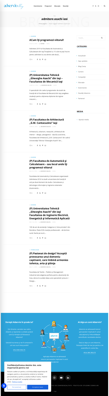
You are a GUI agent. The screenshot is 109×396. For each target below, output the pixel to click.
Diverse (33, 36)
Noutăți (65, 6)
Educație (57, 6)
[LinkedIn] (68, 377)
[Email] (45, 59)
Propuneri (48, 6)
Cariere (80, 72)
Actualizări (82, 56)
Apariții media (84, 120)
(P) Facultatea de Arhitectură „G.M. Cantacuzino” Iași (46, 121)
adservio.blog (46, 85)
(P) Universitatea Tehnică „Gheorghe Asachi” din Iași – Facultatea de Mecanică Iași (46, 78)
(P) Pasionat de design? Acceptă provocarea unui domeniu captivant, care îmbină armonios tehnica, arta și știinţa (48, 258)
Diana (42, 43)
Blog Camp (82, 66)
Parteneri (81, 98)
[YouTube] (61, 377)
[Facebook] (37, 59)
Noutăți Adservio (84, 93)
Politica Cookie (17, 382)
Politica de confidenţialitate (60, 385)
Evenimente (38, 6)
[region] (27, 377)
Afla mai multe (19, 350)
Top (55, 391)
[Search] (103, 6)
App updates (82, 61)
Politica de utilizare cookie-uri (86, 385)
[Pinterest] (42, 59)
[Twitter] (40, 59)
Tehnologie (35, 250)
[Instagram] (54, 377)
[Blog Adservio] (16, 6)
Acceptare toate (37, 387)
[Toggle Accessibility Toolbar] (4, 386)
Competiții (82, 77)
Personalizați (16, 387)
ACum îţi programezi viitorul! (46, 40)
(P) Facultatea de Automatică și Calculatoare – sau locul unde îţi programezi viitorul (48, 164)
